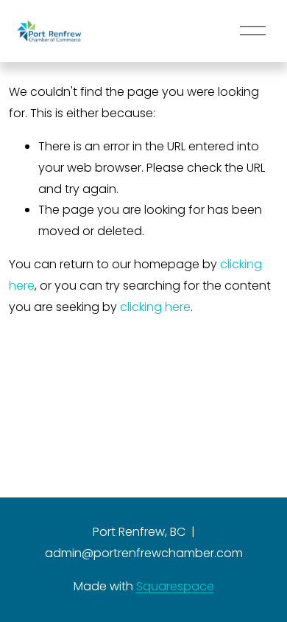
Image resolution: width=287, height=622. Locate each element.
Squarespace (175, 586)
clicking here (155, 306)
